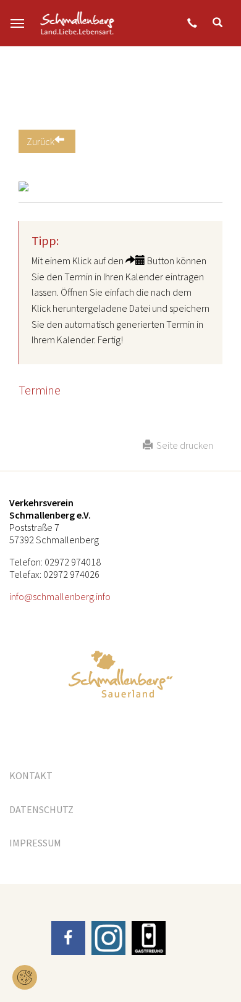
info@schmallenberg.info (60, 596)
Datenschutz (41, 809)
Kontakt (31, 775)
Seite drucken (183, 445)
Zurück (40, 141)
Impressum (35, 843)
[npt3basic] (77, 23)
